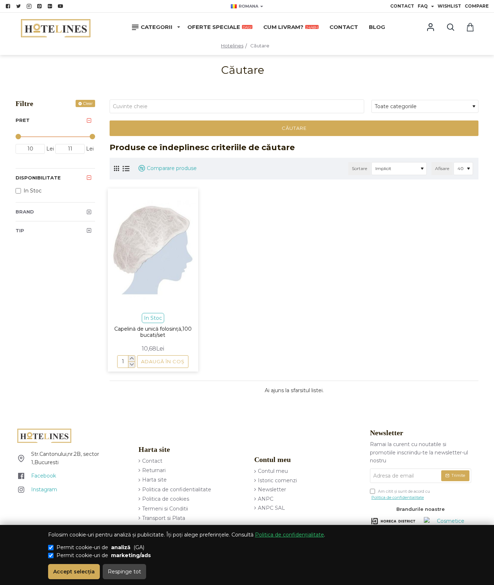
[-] (131, 364)
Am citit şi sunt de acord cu (400, 494)
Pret (23, 120)
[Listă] (126, 168)
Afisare (442, 168)
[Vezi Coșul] (470, 27)
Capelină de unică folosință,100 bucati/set (153, 332)
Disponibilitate (38, 178)
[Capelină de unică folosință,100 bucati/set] (153, 250)
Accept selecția (74, 571)
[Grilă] (116, 168)
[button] (162, 361)
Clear (88, 103)
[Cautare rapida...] (450, 27)
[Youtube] (61, 6)
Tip (20, 230)
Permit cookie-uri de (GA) (100, 547)
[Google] (51, 6)
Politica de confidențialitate (289, 534)
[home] (232, 45)
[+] (131, 359)
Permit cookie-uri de (103, 555)
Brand (25, 212)
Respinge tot (124, 571)
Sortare (359, 168)
